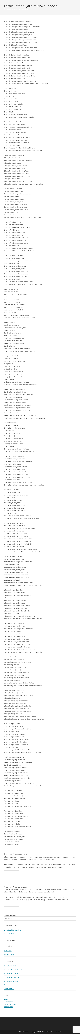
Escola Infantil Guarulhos (20, 882)
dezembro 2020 (9, 954)
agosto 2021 (7, 951)
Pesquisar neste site (10, 915)
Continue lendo (12, 872)
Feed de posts (8, 1002)
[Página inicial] (4, 9)
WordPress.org (8, 1007)
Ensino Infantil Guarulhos (60, 857)
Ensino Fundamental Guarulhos (39, 857)
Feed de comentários (10, 1004)
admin (8, 854)
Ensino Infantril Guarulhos (12, 977)
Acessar (6, 999)
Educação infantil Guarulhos (16, 857)
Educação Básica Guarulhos (21, 849)
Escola (40, 859)
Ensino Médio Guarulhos (27, 859)
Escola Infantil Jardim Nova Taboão (18, 9)
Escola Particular (49, 859)
